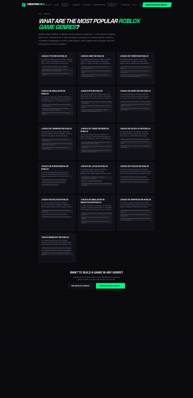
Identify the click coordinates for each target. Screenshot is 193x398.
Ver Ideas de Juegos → (81, 286)
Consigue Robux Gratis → (110, 286)
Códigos (48, 5)
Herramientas (99, 5)
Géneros (76, 5)
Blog (134, 5)
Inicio (40, 14)
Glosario (87, 5)
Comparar (125, 5)
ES (140, 5)
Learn (56, 5)
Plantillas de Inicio (112, 5)
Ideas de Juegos (65, 5)
